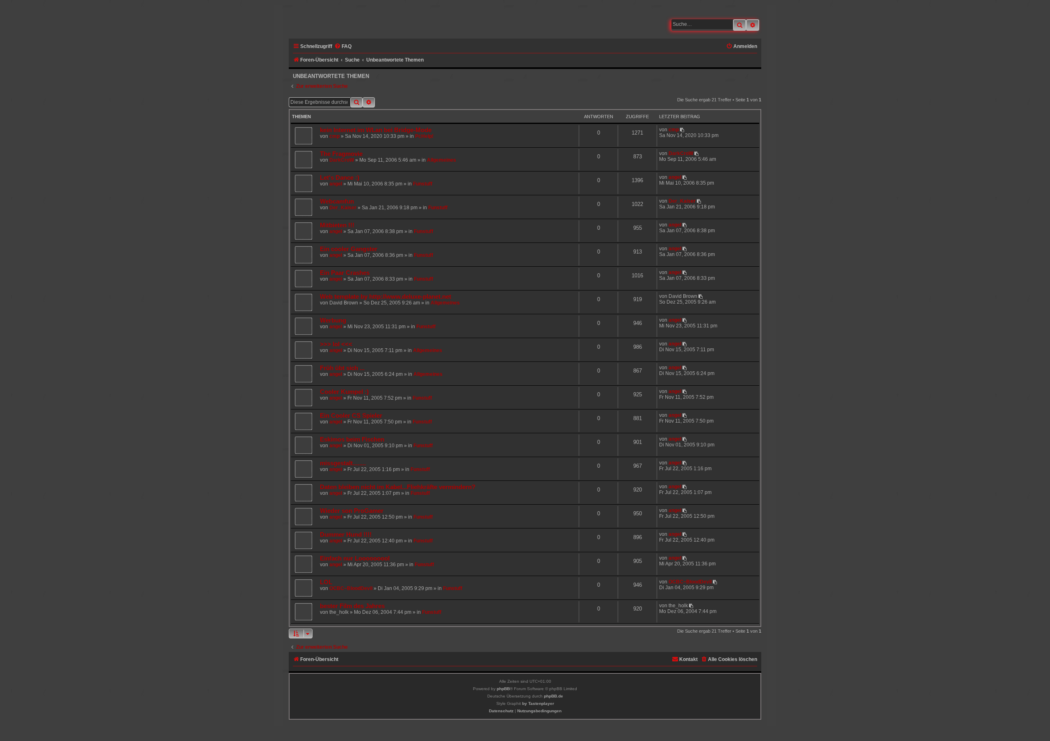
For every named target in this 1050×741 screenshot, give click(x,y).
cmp (334, 136)
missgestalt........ (343, 463)
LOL (326, 582)
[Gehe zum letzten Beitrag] (682, 130)
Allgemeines (441, 160)
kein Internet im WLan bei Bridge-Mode (375, 130)
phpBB (503, 688)
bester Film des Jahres (352, 606)
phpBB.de (553, 696)
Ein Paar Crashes (345, 273)
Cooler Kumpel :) (344, 392)
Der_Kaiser (342, 207)
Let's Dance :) (339, 177)
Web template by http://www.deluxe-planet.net (385, 296)
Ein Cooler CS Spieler (351, 415)
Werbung (333, 320)
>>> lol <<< (336, 344)
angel (335, 184)
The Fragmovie (341, 154)
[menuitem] (343, 46)
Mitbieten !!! (337, 225)
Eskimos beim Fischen (352, 439)
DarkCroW (341, 160)
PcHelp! (424, 136)
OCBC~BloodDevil (350, 588)
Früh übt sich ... (342, 368)
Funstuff (422, 184)
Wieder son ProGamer (351, 511)
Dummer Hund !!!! (346, 534)
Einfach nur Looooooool (355, 558)
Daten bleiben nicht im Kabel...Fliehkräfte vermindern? (397, 487)
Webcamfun (337, 201)
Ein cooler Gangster (348, 249)
